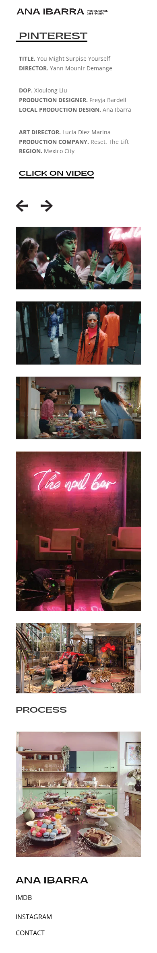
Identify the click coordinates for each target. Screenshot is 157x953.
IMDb (24, 897)
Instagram (34, 916)
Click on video (56, 173)
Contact (30, 932)
